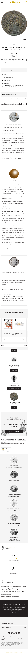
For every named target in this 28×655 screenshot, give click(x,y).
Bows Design (9, 645)
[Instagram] (16, 632)
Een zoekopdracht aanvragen (14, 652)
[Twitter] (11, 632)
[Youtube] (19, 632)
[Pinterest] (14, 632)
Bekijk (14, 407)
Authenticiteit (4, 98)
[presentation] (3, 39)
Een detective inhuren (14, 388)
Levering (11, 98)
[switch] (8, 451)
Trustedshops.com (20, 443)
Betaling (17, 98)
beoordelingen (7, 444)
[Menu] (10, 448)
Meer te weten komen (14, 431)
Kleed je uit (14, 370)
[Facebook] (9, 632)
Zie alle (14, 350)
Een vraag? (23, 98)
